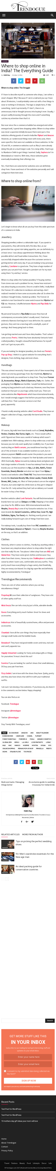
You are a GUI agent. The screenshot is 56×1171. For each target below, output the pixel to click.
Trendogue (14, 704)
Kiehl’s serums (20, 447)
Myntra (34, 303)
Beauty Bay (13, 508)
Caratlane (13, 266)
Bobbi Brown (7, 736)
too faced (27, 751)
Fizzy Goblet (6, 673)
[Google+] (28, 821)
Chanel (29, 736)
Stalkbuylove (38, 558)
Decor (44, 1163)
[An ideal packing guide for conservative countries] (7, 869)
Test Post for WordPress (11, 1109)
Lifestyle (36, 1163)
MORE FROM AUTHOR (32, 834)
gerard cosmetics (44, 739)
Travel (6, 1163)
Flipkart (41, 135)
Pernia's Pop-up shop (25, 748)
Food (29, 1163)
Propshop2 (5, 595)
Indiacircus (5, 622)
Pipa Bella (45, 303)
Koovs (3, 612)
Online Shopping (8, 748)
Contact (4, 1146)
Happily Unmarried (8, 653)
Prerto (14, 337)
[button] (52, 15)
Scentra (4, 663)
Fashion (5, 61)
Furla (32, 739)
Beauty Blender (42, 733)
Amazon (50, 135)
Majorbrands (22, 394)
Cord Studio (37, 411)
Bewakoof (5, 642)
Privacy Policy (7, 1150)
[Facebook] (22, 821)
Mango (17, 745)
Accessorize (13, 733)
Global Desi (7, 742)
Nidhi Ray (7, 75)
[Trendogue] (28, 6)
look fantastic (37, 742)
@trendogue (15, 710)
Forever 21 (23, 739)
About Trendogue (8, 1142)
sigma (4, 751)
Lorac (48, 742)
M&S (4, 745)
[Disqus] (28, 917)
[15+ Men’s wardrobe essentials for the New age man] (7, 856)
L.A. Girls (25, 742)
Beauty (22, 1163)
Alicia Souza (6, 605)
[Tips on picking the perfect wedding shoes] (7, 844)
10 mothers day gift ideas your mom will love (19, 1121)
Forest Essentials (9, 739)
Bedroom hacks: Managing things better (12, 783)
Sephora (44, 152)
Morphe (26, 745)
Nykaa (17, 461)
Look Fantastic (26, 498)
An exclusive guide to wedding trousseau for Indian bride (42, 783)
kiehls (16, 742)
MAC (10, 745)
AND (49, 551)
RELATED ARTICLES (10, 834)
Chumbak (5, 632)
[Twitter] (33, 821)
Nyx (49, 745)
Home (4, 1139)
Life (50, 1163)
